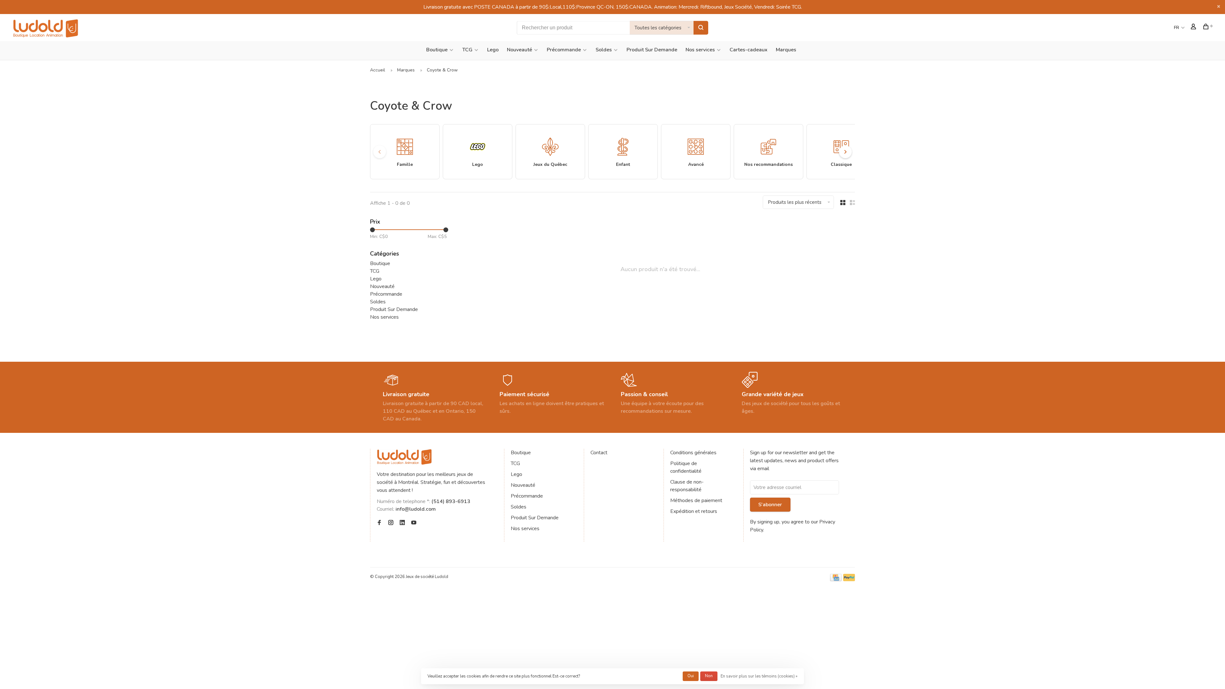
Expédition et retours (693, 511)
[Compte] (1194, 28)
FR (1176, 28)
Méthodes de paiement (696, 500)
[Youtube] (413, 523)
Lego (493, 49)
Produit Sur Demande (652, 49)
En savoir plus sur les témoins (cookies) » (759, 676)
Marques (786, 49)
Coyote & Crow (442, 70)
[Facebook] (379, 523)
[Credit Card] (836, 579)
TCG (467, 49)
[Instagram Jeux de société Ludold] (390, 523)
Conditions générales (693, 452)
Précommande (564, 49)
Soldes (604, 49)
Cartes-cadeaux (749, 49)
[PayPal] (849, 579)
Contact (598, 452)
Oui (690, 676)
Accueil (377, 70)
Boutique (437, 49)
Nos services (700, 49)
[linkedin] (402, 523)
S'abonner (770, 504)
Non (709, 676)
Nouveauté (519, 49)
